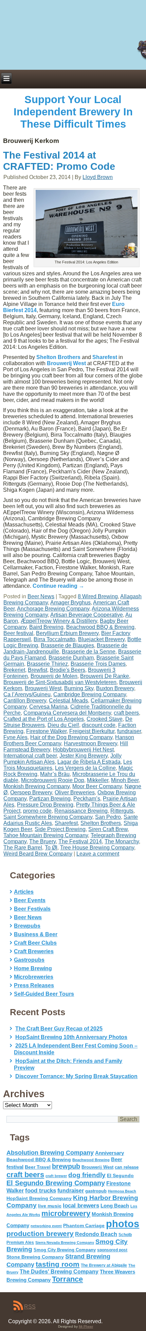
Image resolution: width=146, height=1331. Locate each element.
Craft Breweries (34, 951)
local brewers (81, 1205)
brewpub (66, 1166)
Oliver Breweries (75, 792)
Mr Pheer (86, 1326)
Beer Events (29, 900)
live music (49, 1205)
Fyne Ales (15, 737)
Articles (24, 892)
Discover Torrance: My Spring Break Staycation (76, 1076)
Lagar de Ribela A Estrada (89, 762)
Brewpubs (27, 926)
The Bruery (42, 841)
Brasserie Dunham (71, 658)
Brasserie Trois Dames (98, 664)
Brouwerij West (66, 363)
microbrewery (65, 1213)
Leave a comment (97, 854)
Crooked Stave (105, 719)
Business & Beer (35, 934)
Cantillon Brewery (24, 700)
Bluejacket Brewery (101, 639)
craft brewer (56, 1176)
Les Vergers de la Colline (85, 768)
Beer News (41, 596)
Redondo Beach (96, 1234)
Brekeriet (14, 670)
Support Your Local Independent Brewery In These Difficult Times (73, 112)
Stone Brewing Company (35, 1257)
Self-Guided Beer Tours (44, 994)
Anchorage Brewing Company (53, 609)
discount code (98, 725)
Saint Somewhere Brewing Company (47, 817)
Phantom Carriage (84, 1225)
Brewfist (37, 670)
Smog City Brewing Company (65, 1249)
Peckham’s (86, 798)
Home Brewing (33, 968)
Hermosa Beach (122, 1191)
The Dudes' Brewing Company (59, 1272)
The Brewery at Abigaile (104, 1265)
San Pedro (108, 817)
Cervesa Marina (48, 707)
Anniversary (109, 1153)
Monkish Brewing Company (36, 786)
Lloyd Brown (98, 177)
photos (122, 1223)
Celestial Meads (68, 700)
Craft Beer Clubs (35, 943)
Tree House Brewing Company (97, 847)
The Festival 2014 (80, 841)
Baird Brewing (46, 627)
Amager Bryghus (70, 602)
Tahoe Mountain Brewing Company (45, 835)
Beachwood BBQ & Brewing (100, 627)
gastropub (96, 1191)
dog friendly (87, 1175)
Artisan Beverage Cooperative (86, 615)
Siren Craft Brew (108, 829)
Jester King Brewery (83, 756)
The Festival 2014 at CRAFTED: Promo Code (59, 161)
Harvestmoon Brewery (90, 743)
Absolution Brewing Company (50, 1152)
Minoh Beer (125, 780)
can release (127, 1167)
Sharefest (104, 357)
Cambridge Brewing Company (89, 694)
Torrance (67, 1279)
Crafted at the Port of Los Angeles (43, 719)
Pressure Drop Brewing (45, 805)
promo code (37, 811)
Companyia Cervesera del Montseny (67, 713)
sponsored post (112, 1250)
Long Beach (115, 1205)
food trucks (40, 1190)
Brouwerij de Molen (54, 676)
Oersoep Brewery (31, 792)
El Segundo (120, 1175)
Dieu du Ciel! (63, 725)
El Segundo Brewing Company (55, 1183)
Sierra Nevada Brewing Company (64, 1242)
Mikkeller (97, 780)
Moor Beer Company (97, 786)
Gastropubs (29, 960)
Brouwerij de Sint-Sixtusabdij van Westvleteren (59, 682)
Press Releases (34, 985)
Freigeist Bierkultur (91, 731)
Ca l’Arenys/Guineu (27, 694)
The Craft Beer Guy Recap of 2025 (59, 1029)
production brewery (40, 1234)
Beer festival (18, 633)
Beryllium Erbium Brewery (67, 633)
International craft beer (30, 756)
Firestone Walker (46, 731)
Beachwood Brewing (91, 1160)
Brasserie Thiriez (47, 664)
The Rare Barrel (22, 847)
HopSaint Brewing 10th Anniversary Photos (71, 1037)
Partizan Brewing (50, 798)
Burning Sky (78, 688)
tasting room (57, 1264)
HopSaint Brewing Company (39, 1198)
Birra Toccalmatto (54, 639)
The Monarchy (122, 841)
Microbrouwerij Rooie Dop (52, 780)
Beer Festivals (32, 909)
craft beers (126, 713)
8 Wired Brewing (98, 596)
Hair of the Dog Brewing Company (71, 737)
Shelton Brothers (58, 357)
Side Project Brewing (60, 829)
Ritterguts (121, 811)
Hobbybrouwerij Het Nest (83, 749)
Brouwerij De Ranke (104, 676)
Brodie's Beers (67, 670)
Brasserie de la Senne (88, 651)
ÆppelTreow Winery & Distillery (59, 621)
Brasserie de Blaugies (67, 645)
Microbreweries (33, 977)
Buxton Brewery (115, 688)
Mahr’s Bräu (55, 774)
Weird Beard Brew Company (37, 854)
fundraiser (129, 731)
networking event (46, 1226)
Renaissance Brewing (81, 811)
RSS (30, 1307)
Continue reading (58, 586)
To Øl (51, 847)
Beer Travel (38, 1167)
